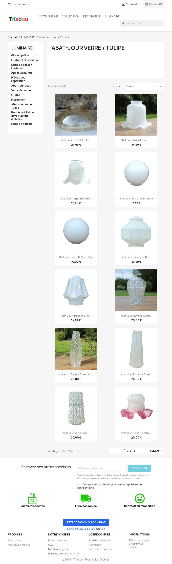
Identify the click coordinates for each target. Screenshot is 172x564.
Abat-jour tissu (21, 85)
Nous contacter (57, 540)
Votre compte (99, 534)
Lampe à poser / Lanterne (21, 66)
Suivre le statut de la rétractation (86, 528)
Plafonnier (18, 99)
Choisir (144, 86)
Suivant (156, 451)
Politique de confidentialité (63, 553)
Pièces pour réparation (19, 79)
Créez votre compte (100, 549)
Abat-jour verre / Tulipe (22, 106)
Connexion (95, 544)
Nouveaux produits (19, 544)
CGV (50, 544)
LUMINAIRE (112, 16)
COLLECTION (70, 16)
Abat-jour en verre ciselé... (136, 315)
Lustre (15, 95)
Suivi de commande (100, 540)
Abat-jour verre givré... (76, 432)
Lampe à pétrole (21, 124)
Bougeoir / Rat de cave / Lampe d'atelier (22, 116)
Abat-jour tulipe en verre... (136, 140)
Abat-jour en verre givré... (136, 374)
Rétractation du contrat (86, 522)
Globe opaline (20, 55)
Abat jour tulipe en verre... (136, 432)
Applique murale (22, 73)
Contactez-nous (19, 4)
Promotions (14, 540)
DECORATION (92, 16)
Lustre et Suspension (25, 60)
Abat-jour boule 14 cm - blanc (76, 257)
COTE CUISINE (48, 16)
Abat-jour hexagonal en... (136, 257)
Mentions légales (58, 549)
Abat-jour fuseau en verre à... (75, 374)
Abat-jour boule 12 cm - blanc (136, 198)
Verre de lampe (21, 90)
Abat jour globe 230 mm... (76, 140)
